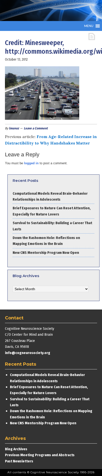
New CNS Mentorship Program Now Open (46, 252)
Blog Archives (16, 449)
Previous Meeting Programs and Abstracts (40, 455)
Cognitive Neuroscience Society (42, 10)
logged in (31, 163)
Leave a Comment (36, 128)
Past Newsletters (19, 461)
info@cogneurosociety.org (27, 353)
